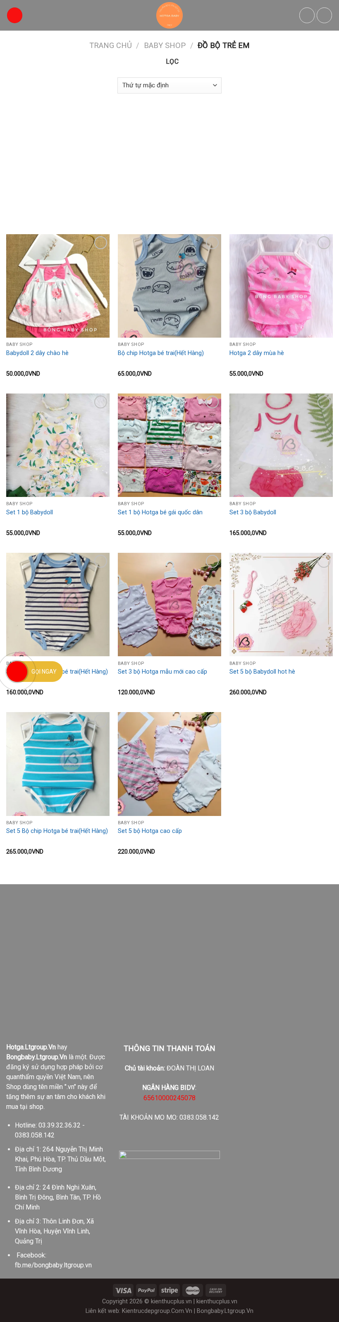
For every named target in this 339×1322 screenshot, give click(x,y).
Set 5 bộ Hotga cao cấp (150, 831)
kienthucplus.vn (171, 1301)
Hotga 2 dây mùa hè (256, 353)
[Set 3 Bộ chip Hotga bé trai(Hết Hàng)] (58, 604)
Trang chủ (110, 45)
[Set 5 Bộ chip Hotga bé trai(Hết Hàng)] (58, 764)
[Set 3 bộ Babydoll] (281, 445)
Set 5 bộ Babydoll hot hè (262, 671)
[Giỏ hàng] (324, 15)
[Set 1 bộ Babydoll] (58, 445)
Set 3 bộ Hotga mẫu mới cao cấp (162, 671)
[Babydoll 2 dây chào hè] (58, 286)
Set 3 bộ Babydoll (252, 512)
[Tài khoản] (307, 15)
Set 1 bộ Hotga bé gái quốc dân (160, 512)
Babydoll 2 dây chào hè (37, 353)
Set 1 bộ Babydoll (29, 512)
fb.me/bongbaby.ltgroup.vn (53, 1265)
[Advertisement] (169, 160)
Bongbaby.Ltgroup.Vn (225, 1311)
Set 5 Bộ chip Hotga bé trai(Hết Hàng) (57, 831)
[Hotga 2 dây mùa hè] (281, 286)
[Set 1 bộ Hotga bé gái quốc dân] (169, 445)
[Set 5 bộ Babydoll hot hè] (281, 604)
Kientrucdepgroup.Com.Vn (157, 1311)
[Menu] (15, 15)
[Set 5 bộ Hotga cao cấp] (169, 764)
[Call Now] (17, 671)
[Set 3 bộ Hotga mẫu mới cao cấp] (169, 604)
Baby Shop (165, 45)
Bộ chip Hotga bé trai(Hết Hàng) (161, 353)
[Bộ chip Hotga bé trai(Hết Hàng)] (169, 286)
